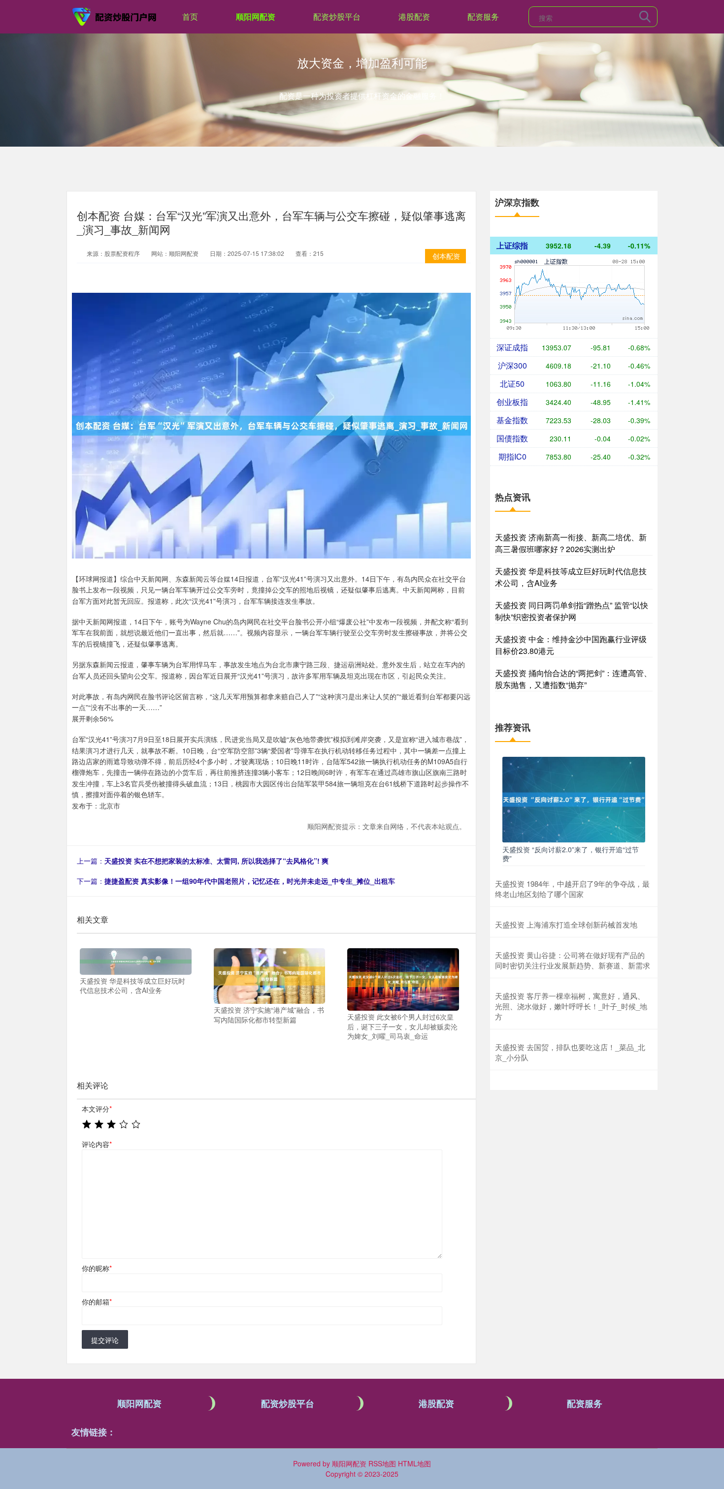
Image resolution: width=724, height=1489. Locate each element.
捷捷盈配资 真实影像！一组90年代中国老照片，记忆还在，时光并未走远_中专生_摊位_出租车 (249, 881)
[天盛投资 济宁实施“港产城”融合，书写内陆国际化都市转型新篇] (270, 975)
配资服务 (483, 16)
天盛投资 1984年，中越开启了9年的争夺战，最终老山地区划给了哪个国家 (572, 888)
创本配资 (446, 256)
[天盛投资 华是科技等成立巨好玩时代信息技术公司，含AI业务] (136, 960)
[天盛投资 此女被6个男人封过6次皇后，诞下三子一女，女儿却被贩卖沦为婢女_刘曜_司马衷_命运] (403, 978)
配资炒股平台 (337, 16)
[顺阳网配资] (114, 16)
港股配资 (414, 16)
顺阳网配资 (255, 16)
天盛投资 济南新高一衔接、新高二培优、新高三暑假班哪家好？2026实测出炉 (571, 543)
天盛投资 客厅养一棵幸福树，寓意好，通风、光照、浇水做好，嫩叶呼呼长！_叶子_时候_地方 (571, 1006)
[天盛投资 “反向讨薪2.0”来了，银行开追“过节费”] (573, 799)
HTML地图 (414, 1463)
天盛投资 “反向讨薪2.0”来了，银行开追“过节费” (570, 853)
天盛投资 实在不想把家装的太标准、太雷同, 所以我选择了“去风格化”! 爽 (216, 861)
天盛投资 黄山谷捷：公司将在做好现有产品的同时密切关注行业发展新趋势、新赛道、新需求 (572, 960)
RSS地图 (382, 1463)
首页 (190, 16)
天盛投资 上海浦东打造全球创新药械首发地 (566, 924)
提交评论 (105, 1340)
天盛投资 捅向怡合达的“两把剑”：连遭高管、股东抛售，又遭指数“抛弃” (573, 678)
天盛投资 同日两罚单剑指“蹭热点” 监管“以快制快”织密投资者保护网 (571, 610)
